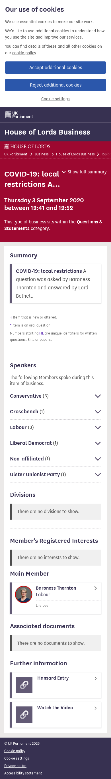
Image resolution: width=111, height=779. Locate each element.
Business (42, 154)
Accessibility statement (23, 773)
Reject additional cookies (55, 85)
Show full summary (87, 172)
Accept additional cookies (55, 67)
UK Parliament (15, 154)
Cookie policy (14, 751)
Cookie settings (55, 99)
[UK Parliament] (19, 114)
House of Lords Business (47, 132)
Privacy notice (15, 766)
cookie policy (24, 53)
